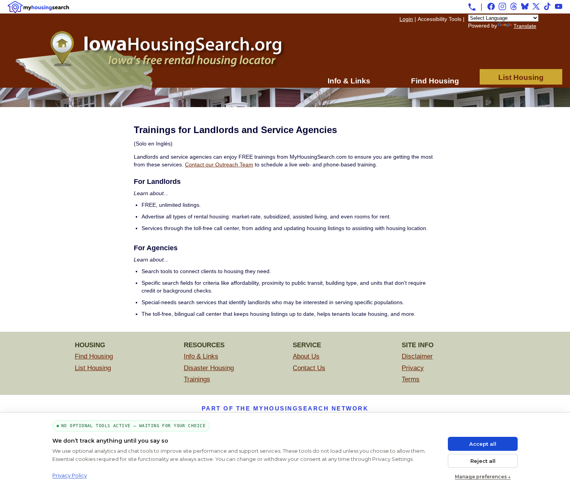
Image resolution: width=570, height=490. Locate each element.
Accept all (482, 444)
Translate (524, 26)
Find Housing (435, 81)
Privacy (413, 368)
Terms (411, 379)
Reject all (483, 461)
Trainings (197, 379)
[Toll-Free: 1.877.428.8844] (471, 6)
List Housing (521, 77)
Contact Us (309, 368)
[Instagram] (502, 6)
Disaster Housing (209, 368)
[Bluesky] (525, 6)
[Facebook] (491, 6)
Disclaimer (417, 356)
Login (406, 19)
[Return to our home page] (149, 96)
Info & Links (349, 81)
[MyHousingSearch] (38, 7)
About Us (306, 356)
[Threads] (513, 6)
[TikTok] (547, 6)
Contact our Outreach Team (219, 164)
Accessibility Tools (439, 19)
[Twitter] (536, 6)
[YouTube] (558, 6)
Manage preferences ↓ (483, 477)
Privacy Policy (69, 475)
